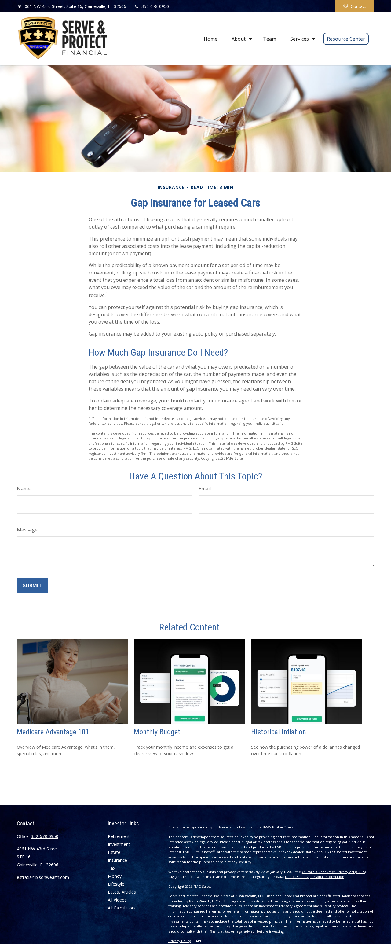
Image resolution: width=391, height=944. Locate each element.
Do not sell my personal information (314, 876)
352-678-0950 (155, 6)
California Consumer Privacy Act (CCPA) (334, 871)
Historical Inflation (278, 732)
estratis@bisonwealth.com (43, 877)
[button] (210, 38)
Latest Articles (122, 892)
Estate (114, 852)
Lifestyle (116, 884)
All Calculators (122, 908)
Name (24, 488)
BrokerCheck (283, 827)
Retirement (119, 836)
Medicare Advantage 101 (53, 732)
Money (115, 876)
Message (27, 529)
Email (205, 488)
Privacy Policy (179, 940)
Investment (119, 844)
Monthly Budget (157, 732)
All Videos (117, 900)
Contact (358, 6)
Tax (111, 868)
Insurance (117, 860)
